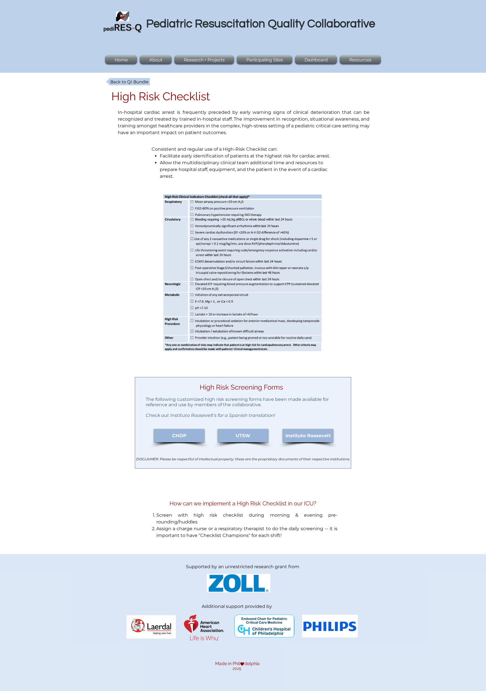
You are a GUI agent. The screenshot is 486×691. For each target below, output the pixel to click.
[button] (204, 59)
